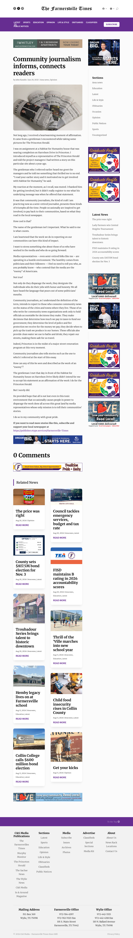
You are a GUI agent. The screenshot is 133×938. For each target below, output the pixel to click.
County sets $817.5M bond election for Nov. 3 (27, 568)
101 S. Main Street (66, 921)
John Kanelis (21, 80)
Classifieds (91, 23)
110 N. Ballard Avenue (104, 921)
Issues (66, 842)
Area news (44, 80)
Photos (66, 852)
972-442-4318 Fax (104, 918)
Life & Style (63, 23)
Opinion (51, 23)
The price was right (28, 513)
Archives (66, 847)
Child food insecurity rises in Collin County (65, 706)
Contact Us (111, 851)
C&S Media (21, 887)
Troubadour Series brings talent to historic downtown (27, 637)
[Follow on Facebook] (14, 8)
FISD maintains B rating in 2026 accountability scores (65, 578)
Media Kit (89, 851)
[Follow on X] (18, 8)
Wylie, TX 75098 (29, 918)
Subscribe (111, 24)
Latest (17, 23)
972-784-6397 (66, 914)
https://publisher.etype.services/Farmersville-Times (40, 430)
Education (38, 23)
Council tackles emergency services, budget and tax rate (66, 519)
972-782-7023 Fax (66, 918)
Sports (26, 23)
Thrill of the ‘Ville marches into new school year (65, 643)
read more (22, 525)
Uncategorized (99, 135)
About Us (111, 837)
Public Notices (21, 26)
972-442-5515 (104, 914)
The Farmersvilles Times (21, 844)
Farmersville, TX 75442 (66, 925)
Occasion (96, 111)
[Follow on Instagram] (22, 8)
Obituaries (77, 23)
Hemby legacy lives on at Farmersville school (28, 698)
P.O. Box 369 (29, 914)
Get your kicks (65, 767)
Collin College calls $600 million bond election (28, 761)
